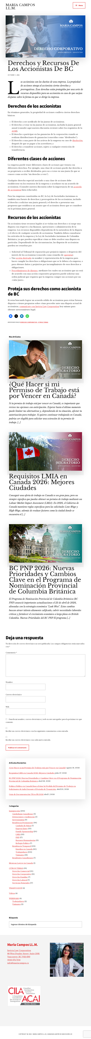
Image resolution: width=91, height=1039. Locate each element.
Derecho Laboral (19, 880)
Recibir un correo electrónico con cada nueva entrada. (28, 740)
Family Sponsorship (24, 831)
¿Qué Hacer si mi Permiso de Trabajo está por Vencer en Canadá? (44, 390)
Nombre (9, 682)
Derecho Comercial (21, 871)
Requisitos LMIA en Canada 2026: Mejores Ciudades (41, 482)
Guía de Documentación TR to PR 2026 (26, 794)
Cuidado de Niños (23, 826)
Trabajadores (21, 852)
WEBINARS (14, 898)
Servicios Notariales (21, 883)
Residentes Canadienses (22, 858)
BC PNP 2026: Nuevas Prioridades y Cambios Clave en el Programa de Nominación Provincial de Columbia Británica (45, 580)
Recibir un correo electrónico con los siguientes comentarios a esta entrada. (37, 731)
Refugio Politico (23, 843)
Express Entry (22, 829)
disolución (77, 140)
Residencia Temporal (21, 846)
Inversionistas (18, 820)
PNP (17, 837)
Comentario (11, 653)
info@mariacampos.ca (18, 963)
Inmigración (14, 811)
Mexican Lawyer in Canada (21, 863)
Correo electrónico (14, 695)
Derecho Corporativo (28, 322)
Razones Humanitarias (25, 840)
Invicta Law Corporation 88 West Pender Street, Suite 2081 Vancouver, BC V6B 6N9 (23, 953)
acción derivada (23, 258)
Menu (81, 5)
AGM (14, 131)
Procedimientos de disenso (25, 271)
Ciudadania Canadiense (22, 814)
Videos (12, 893)
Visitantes (20, 855)
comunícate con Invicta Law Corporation (39, 306)
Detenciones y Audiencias (23, 817)
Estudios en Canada (24, 849)
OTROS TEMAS (43, 322)
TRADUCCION (15, 888)
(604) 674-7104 (13, 960)
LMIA (18, 834)
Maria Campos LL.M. (20, 6)
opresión (68, 255)
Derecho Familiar (20, 877)
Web (7, 707)
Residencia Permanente (22, 823)
